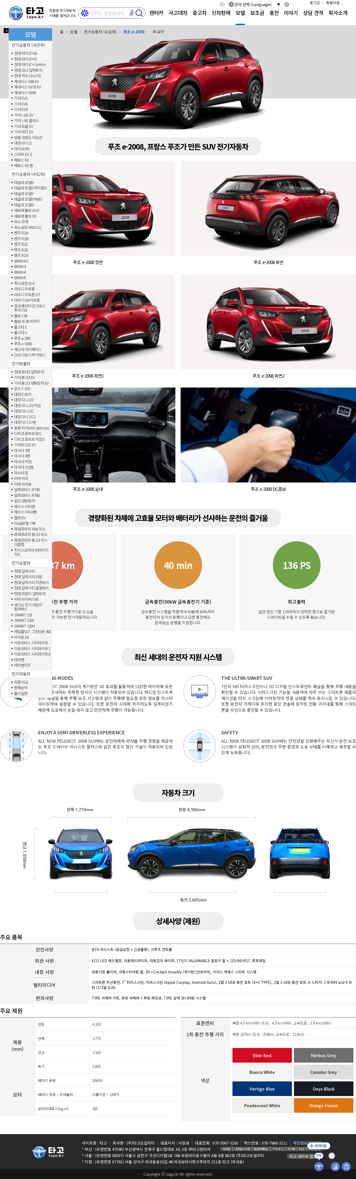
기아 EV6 (20, 104)
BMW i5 (20, 278)
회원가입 (333, 2)
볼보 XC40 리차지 (27, 321)
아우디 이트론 (24, 289)
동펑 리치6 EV (31, 428)
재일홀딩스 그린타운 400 (32, 631)
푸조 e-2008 (23, 344)
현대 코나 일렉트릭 (28, 70)
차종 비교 (21, 682)
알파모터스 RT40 (27, 489)
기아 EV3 (20, 98)
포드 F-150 (22, 388)
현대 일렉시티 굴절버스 (31, 588)
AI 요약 (158, 31)
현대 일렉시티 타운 (28, 577)
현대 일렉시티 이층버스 (31, 582)
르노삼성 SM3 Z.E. (28, 227)
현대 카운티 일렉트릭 (30, 594)
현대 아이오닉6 (25, 53)
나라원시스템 (242, 1149)
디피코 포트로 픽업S (29, 439)
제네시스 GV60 (25, 93)
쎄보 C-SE (21, 160)
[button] (132, 13)
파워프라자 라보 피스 (30, 529)
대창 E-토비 (22, 394)
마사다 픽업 (23, 462)
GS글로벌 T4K (25, 523)
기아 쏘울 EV (23, 126)
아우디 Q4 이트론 (27, 300)
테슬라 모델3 (23, 182)
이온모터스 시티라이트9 (32, 654)
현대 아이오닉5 (25, 59)
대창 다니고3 (23, 400)
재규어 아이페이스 (27, 349)
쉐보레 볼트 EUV (26, 210)
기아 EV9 (20, 109)
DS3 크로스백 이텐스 (30, 355)
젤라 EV (20, 518)
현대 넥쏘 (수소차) (27, 76)
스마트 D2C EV (25, 445)
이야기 (291, 12)
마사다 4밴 (22, 456)
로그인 (315, 2)
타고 (301, 1149)
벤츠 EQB (21, 238)
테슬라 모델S (24, 205)
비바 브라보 (23, 484)
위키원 (291, 1149)
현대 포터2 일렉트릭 (29, 372)
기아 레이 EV (23, 132)
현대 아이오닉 (30, 64)
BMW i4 (20, 272)
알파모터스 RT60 (27, 495)
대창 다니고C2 (24, 417)
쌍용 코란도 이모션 (28, 137)
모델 (240, 12)
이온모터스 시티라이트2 (32, 648)
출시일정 (20, 693)
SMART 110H (24, 626)
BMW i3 (20, 266)
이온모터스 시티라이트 (31, 643)
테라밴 (19, 660)
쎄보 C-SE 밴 (23, 165)
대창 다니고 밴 (24, 422)
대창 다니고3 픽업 (27, 405)
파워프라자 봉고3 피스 (30, 534)
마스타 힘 (21, 473)
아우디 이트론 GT (27, 295)
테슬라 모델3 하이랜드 (30, 188)
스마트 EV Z (23, 154)
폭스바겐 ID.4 (24, 283)
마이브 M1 (22, 149)
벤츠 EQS (21, 255)
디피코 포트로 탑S (27, 433)
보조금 (257, 12)
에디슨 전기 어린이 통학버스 (28, 607)
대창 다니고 (23, 143)
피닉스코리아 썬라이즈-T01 (31, 552)
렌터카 (156, 12)
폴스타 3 (20, 332)
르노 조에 (21, 221)
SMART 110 (23, 615)
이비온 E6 (21, 637)
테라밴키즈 (22, 665)
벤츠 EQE (21, 250)
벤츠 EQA (21, 233)
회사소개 (338, 12)
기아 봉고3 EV (24, 377)
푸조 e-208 (22, 338)
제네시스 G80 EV (26, 81)
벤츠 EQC (21, 244)
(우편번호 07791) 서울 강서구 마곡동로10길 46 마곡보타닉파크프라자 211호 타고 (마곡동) (169, 1161)
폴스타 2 (20, 327)
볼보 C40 (20, 316)
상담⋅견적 (313, 12)
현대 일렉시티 (24, 571)
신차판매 (221, 12)
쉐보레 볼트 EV (25, 216)
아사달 (226, 1149)
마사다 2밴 (22, 450)
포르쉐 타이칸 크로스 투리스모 (30, 308)
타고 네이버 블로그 (305, 1156)
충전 (274, 12)
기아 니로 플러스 (26, 120)
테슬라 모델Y (23, 194)
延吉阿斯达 (261, 1149)
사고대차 (178, 12)
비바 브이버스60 (26, 599)
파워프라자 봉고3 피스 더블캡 (30, 542)
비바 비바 (21, 478)
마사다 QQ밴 (23, 467)
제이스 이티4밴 (25, 512)
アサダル (278, 1149)
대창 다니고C (24, 411)
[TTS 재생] (222, 4)
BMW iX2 (21, 261)
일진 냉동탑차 (24, 501)
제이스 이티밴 (24, 506)
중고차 (200, 12)
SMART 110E (24, 620)
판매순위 (20, 688)
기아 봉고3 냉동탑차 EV (31, 383)
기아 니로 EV (23, 115)
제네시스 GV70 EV (27, 87)
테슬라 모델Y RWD (28, 199)
